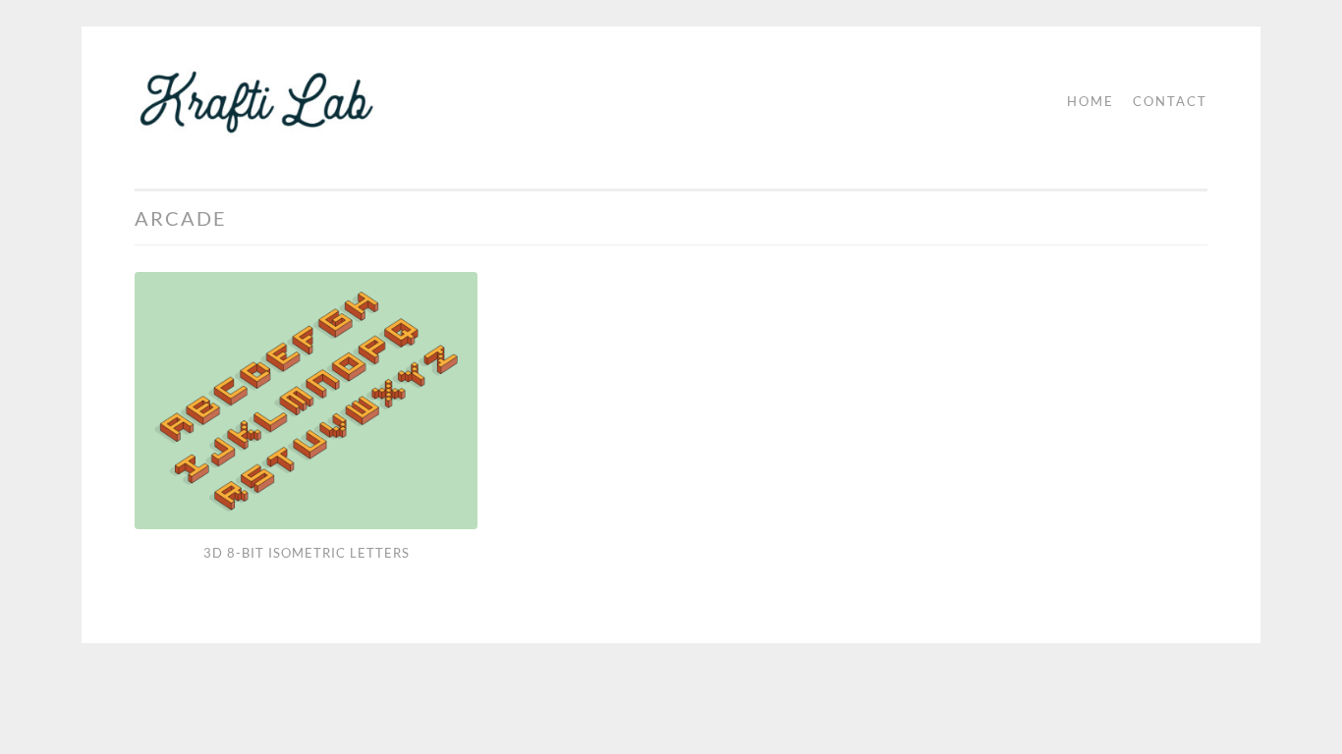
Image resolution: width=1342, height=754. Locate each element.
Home (1090, 101)
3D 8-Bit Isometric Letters (306, 553)
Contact (1170, 101)
